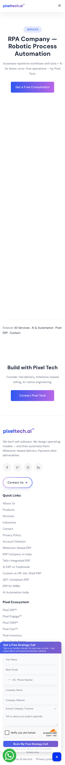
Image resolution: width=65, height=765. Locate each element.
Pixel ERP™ (10, 610)
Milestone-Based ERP (17, 548)
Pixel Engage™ (12, 616)
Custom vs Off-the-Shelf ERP (22, 573)
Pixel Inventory (12, 635)
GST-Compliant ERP (16, 580)
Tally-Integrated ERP (16, 560)
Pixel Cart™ (10, 629)
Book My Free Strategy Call (30, 743)
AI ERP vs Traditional (16, 567)
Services (8, 516)
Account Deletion (14, 541)
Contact (8, 529)
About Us (9, 503)
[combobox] (9, 679)
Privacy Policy (12, 535)
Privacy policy (45, 759)
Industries (9, 522)
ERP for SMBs (11, 586)
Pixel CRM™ (10, 623)
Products (9, 510)
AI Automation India (16, 592)
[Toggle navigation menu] (59, 6)
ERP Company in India (17, 554)
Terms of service (21, 759)
